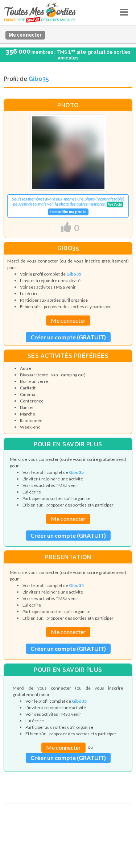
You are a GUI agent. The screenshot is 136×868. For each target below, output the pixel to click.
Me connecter (25, 35)
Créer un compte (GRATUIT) (68, 337)
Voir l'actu (115, 204)
